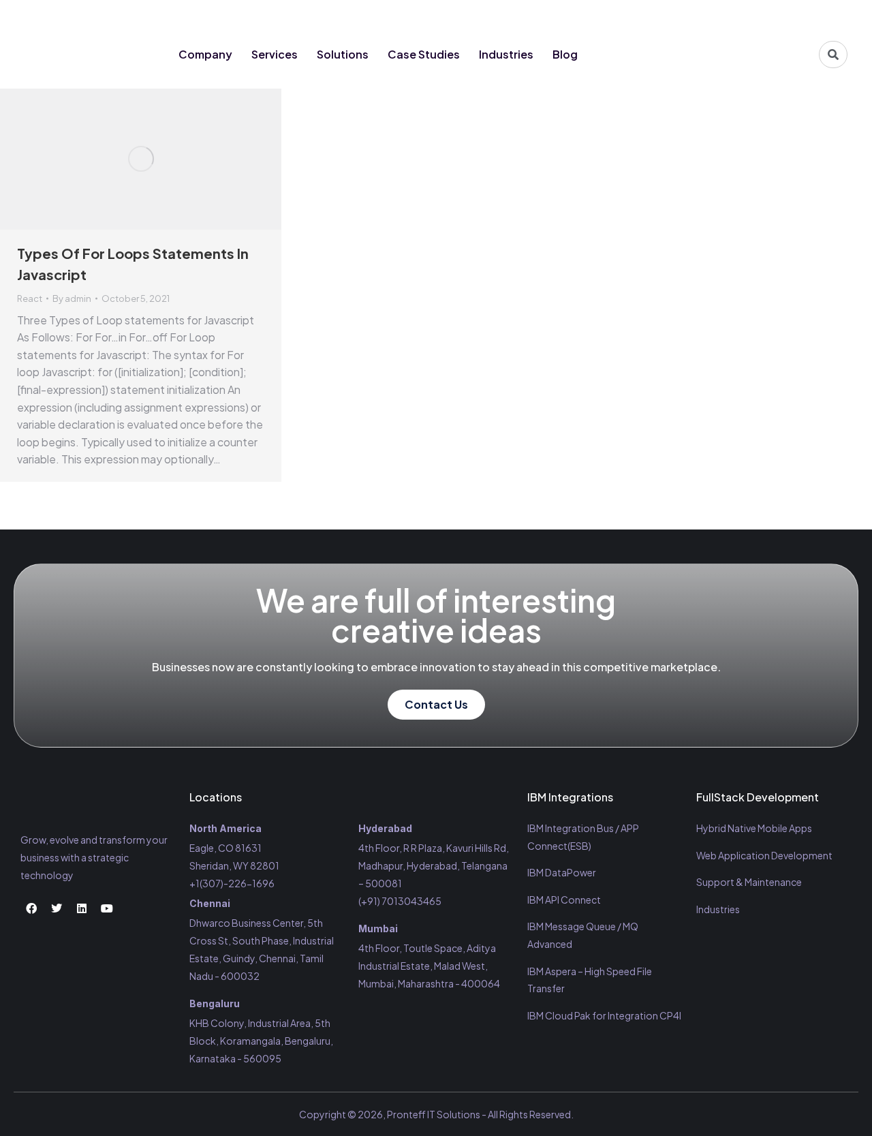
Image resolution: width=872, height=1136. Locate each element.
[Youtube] (834, 15)
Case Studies (424, 54)
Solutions (343, 54)
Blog (565, 54)
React (29, 298)
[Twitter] (784, 15)
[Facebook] (759, 15)
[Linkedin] (809, 15)
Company (205, 54)
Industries (506, 54)
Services (274, 54)
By (71, 298)
